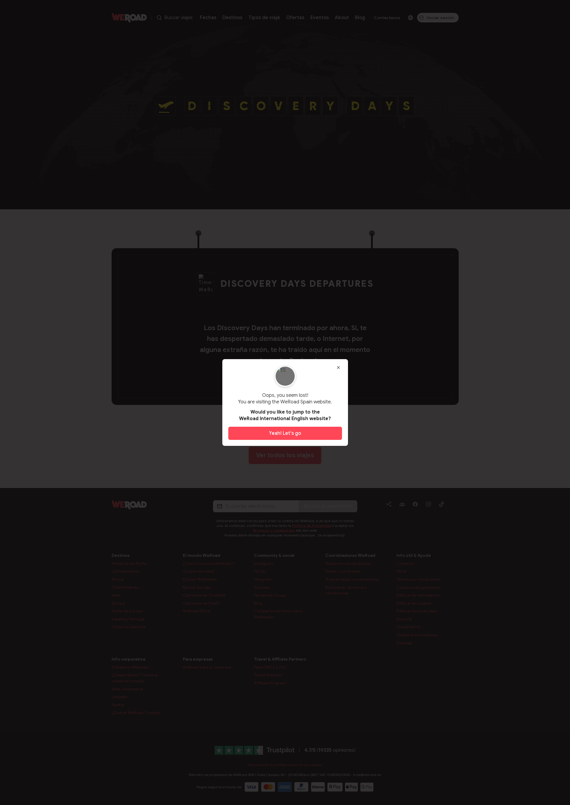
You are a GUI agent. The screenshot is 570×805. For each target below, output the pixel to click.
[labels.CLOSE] (338, 367)
